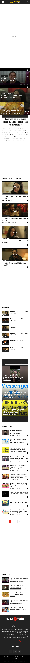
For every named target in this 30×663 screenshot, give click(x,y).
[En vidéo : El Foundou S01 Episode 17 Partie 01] (5, 349)
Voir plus (14, 355)
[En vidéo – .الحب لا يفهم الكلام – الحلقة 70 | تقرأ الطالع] (15, 79)
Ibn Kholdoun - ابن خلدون (6, 93)
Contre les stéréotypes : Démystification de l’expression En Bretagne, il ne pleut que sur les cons (14, 377)
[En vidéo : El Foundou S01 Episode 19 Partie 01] (15, 232)
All (15, 363)
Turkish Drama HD (5, 344)
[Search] (28, 2)
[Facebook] (10, 651)
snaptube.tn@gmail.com (19, 641)
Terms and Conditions (22, 656)
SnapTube (12, 380)
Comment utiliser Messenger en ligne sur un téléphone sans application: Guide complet (14, 394)
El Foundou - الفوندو (5, 193)
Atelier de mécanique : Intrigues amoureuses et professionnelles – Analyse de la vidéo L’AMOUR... (19, 476)
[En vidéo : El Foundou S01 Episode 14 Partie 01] (15, 254)
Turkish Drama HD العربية (6, 82)
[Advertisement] (15, 20)
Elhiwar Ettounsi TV (5, 100)
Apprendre (5, 397)
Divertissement (6, 380)
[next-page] (5, 270)
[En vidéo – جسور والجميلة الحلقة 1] (5, 342)
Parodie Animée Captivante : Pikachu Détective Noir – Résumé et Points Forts (19, 502)
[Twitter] (15, 651)
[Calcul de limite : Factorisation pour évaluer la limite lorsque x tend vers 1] (5, 494)
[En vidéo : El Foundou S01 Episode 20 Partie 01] (15, 210)
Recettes (3, 108)
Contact (15, 658)
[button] (2, 2)
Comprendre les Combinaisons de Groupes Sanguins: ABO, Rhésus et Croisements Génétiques (19, 511)
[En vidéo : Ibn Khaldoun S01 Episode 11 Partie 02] (15, 98)
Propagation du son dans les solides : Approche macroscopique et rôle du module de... (19, 458)
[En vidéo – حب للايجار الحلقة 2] (5, 609)
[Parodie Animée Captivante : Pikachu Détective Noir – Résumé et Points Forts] (5, 503)
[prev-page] (2, 270)
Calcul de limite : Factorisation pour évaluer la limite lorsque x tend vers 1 (19, 494)
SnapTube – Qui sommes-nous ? (9, 656)
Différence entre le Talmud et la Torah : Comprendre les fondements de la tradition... (18, 467)
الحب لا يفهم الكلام (5, 76)
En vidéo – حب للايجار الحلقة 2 (17, 607)
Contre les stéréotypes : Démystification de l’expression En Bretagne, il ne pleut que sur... (19, 432)
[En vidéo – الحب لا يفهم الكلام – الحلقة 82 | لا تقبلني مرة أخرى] (5, 602)
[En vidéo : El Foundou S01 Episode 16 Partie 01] (15, 188)
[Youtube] (19, 651)
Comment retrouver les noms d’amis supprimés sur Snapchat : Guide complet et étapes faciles (14, 410)
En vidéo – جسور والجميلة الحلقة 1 (18, 340)
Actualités (20, 363)
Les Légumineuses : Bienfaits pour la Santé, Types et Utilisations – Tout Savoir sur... (19, 485)
